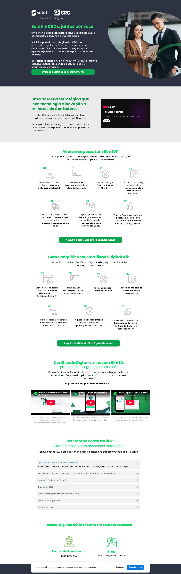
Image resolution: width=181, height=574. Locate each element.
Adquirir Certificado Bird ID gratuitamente (90, 239)
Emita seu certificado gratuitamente (63, 71)
